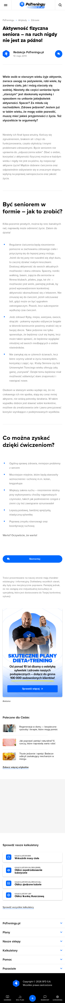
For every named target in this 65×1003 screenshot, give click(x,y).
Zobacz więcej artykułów (16, 767)
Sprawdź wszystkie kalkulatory (18, 907)
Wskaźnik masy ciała (27, 857)
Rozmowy (45, 1000)
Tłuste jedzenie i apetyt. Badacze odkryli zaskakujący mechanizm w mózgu (36, 756)
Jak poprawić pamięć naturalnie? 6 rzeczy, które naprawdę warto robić (37, 742)
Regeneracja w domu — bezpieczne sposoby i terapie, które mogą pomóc (38, 728)
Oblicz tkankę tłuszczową (29, 895)
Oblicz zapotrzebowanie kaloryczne (28, 870)
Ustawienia (57, 1000)
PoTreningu (8, 20)
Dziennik (7, 1000)
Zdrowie (35, 20)
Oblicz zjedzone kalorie (28, 883)
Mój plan (20, 1000)
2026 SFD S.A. (43, 981)
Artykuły (22, 20)
